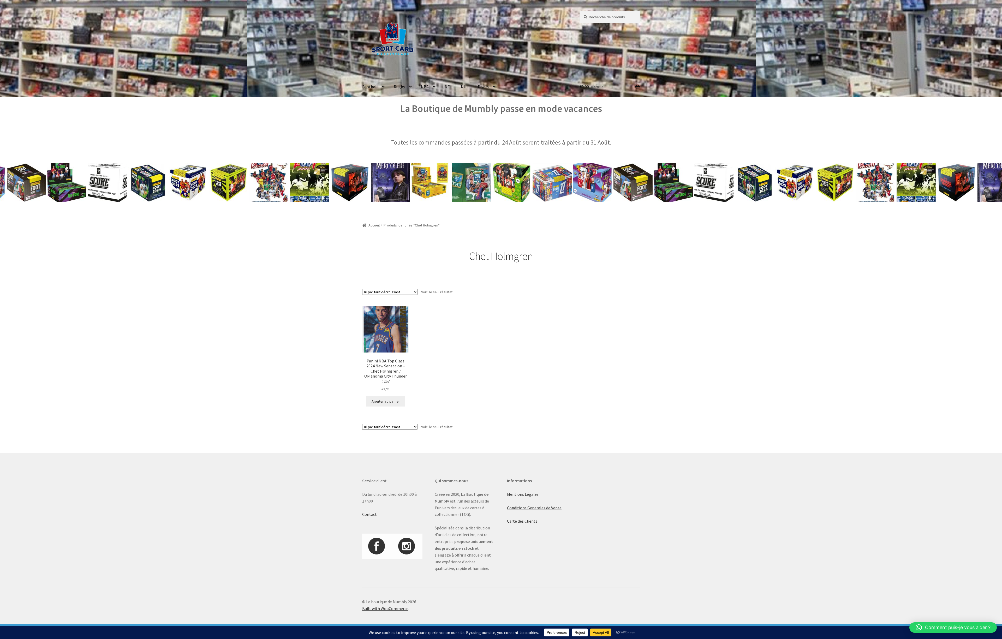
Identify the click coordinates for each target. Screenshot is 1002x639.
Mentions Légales (523, 494)
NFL (448, 86)
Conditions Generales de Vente (534, 507)
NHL (465, 86)
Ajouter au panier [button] (386, 401)
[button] (953, 627)
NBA (425, 86)
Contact (369, 514)
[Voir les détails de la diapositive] (30, 182)
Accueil (374, 225)
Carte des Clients (522, 521)
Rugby (399, 86)
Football (370, 86)
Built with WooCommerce (385, 608)
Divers (483, 86)
